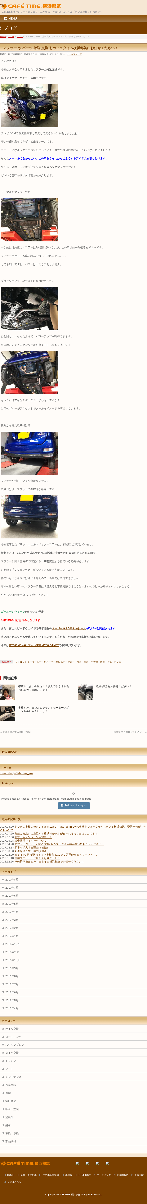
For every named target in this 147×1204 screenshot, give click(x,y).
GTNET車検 (84, 1175)
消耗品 (9, 1117)
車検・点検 (12, 1133)
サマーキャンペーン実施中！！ (33, 837)
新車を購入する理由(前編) (30, 851)
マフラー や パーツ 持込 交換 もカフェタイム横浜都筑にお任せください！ (59, 844)
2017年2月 (11, 927)
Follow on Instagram (76, 805)
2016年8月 (11, 976)
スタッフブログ (74, 54)
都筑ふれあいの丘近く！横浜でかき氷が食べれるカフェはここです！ (56, 833)
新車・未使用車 (28, 1175)
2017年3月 (11, 919)
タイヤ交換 (12, 1052)
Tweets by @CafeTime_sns (16, 773)
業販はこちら (14, 1182)
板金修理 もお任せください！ (114, 686)
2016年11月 (12, 952)
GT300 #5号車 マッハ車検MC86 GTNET (34, 645)
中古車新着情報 (51, 1175)
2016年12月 (12, 944)
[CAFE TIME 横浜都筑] (30, 6)
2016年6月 (11, 992)
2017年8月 (11, 879)
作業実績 (10, 1084)
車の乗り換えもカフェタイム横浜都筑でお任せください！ (49, 861)
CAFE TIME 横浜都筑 (69, 1194)
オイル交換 (12, 1028)
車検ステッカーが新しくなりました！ (37, 858)
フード (9, 1068)
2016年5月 (11, 1000)
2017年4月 (11, 911)
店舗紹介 (139, 1175)
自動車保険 (123, 1175)
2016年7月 (11, 984)
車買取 (68, 1175)
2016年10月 (12, 960)
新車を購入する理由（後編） (16, 732)
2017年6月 (11, 895)
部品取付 (10, 1141)
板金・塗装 (12, 1109)
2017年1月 (11, 935)
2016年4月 (11, 1008)
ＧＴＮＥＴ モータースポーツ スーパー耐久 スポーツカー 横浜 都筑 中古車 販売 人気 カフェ (68, 662)
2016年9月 (11, 968)
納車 (8, 1125)
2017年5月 (11, 903)
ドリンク (10, 1060)
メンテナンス (13, 1076)
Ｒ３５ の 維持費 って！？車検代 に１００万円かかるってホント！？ (56, 854)
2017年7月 (11, 887)
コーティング (13, 1036)
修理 (8, 1093)
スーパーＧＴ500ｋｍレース (69, 628)
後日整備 (10, 1101)
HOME (10, 1175)
